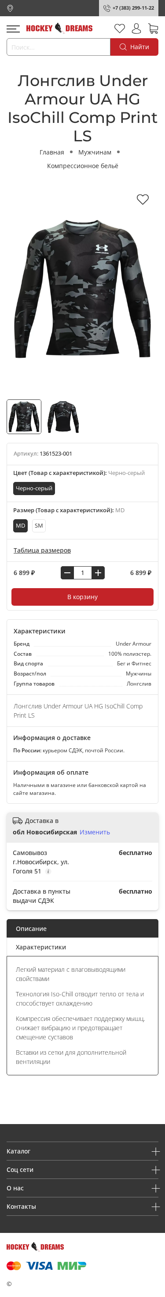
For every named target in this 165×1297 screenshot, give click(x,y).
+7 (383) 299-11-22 (133, 7)
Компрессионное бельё (82, 166)
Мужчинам (94, 152)
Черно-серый (34, 488)
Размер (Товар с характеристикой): (69, 510)
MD (20, 525)
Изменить (95, 832)
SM (39, 525)
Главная (52, 152)
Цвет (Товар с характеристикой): (79, 473)
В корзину (82, 597)
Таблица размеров (42, 550)
